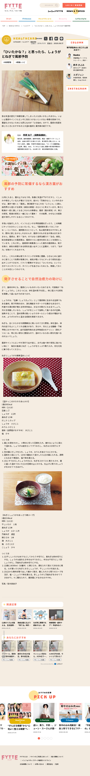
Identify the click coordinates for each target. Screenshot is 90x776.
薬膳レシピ (21, 62)
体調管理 (8, 62)
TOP (3, 26)
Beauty (63, 19)
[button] (39, 738)
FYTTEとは (24, 756)
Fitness (27, 19)
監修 (56, 764)
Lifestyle (81, 19)
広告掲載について (26, 764)
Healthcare (45, 19)
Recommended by (47, 664)
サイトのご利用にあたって (39, 756)
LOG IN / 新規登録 (74, 5)
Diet (8, 19)
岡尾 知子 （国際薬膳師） (35, 135)
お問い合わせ (39, 764)
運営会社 (50, 764)
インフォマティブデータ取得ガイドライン (36, 760)
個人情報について (57, 756)
